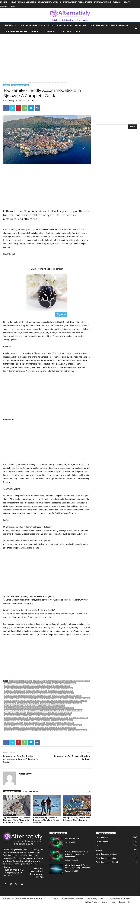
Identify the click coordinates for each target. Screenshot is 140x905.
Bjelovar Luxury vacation (55, 705)
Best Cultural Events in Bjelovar (63, 683)
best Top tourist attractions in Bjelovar (18, 693)
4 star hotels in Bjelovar (61, 681)
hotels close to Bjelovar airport (16, 720)
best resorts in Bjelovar (39, 688)
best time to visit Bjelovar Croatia (60, 691)
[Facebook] (6, 108)
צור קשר (39, 877)
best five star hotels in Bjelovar (40, 686)
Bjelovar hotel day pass (61, 701)
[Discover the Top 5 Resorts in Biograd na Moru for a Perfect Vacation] (47, 805)
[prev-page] (86, 791)
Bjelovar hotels (10, 703)
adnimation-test (72, 838)
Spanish (3, 6)
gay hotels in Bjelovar (59, 718)
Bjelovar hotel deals (79, 701)
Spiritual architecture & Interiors (77, 2)
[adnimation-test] (56, 842)
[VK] (37, 108)
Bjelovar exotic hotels (26, 698)
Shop (13, 6)
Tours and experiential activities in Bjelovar (20, 730)
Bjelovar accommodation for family (47, 693)
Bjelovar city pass (74, 696)
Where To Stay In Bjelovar (77, 730)
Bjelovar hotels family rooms (28, 703)
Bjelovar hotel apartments (41, 701)
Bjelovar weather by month (63, 708)
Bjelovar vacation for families (41, 708)
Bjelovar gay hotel (82, 698)
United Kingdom (102, 842)
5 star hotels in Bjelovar (80, 681)
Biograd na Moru (9, 815)
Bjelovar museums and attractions (17, 708)
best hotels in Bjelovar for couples (17, 688)
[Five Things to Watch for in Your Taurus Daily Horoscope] (56, 869)
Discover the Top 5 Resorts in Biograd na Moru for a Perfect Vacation (46, 820)
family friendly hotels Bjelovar (37, 715)
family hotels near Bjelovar (60, 715)
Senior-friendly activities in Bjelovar (17, 728)
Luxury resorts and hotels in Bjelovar (60, 723)
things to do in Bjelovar (40, 728)
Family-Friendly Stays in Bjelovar (16, 718)
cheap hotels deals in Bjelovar (52, 710)
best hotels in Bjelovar (61, 686)
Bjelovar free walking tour (63, 698)
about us (38, 868)
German (127, 2)
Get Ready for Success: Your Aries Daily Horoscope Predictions (76, 854)
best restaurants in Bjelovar (14, 691)
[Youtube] (22, 885)
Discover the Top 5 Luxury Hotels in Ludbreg (72, 757)
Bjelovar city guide (59, 696)
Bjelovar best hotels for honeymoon (17, 696)
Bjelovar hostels (24, 701)
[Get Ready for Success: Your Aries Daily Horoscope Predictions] (56, 856)
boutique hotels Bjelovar (13, 710)
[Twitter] (12, 108)
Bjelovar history (10, 701)
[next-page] (89, 791)
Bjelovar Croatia (15, 82)
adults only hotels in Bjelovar (15, 683)
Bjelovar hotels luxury (13, 705)
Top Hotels (71, 728)
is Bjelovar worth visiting (13, 723)
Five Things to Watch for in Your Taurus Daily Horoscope (77, 866)
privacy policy (35, 871)
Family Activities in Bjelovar (14, 715)
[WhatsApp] (24, 108)
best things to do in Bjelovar (36, 691)
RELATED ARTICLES (12, 791)
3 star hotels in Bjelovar (42, 681)
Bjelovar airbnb (67, 693)
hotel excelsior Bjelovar (78, 718)
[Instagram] (11, 885)
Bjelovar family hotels (44, 698)
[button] (136, 28)
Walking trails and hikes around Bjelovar (51, 730)
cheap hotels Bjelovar (32, 710)
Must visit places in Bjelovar (45, 725)
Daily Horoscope (102, 838)
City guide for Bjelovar (73, 710)
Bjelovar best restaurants (41, 696)
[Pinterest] (18, 108)
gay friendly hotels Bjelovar (40, 718)
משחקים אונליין (15, 873)
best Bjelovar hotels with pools (39, 683)
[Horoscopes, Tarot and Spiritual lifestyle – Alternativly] (70, 15)
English (3, 2)
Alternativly (9, 100)
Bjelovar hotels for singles (71, 703)
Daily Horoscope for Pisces (107, 854)
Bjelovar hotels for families (50, 703)
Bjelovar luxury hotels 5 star (33, 705)
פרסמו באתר (37, 874)
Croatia (6, 85)
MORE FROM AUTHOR (31, 791)
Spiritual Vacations (102, 2)
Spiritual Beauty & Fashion (49, 2)
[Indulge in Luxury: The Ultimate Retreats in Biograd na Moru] (77, 805)
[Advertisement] (47, 444)
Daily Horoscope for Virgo (106, 858)
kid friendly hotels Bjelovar (34, 723)
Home (5, 82)
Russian (116, 2)
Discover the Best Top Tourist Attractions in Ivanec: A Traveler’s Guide (20, 759)
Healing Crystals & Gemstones (23, 2)
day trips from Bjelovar (62, 713)
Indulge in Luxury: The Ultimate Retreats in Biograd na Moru (76, 818)
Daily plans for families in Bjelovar (40, 713)
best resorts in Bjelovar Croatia (61, 688)
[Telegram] (31, 108)
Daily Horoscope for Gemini (107, 862)
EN (27, 85)
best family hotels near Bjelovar (16, 686)
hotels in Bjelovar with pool (39, 720)
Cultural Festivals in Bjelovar (15, 713)
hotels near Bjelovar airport (62, 720)
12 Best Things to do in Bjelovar (20, 681)
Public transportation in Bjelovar (69, 725)
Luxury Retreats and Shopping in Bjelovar (19, 725)
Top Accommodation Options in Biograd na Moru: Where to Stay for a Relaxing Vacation (16, 820)
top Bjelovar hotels (58, 728)
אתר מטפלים (11, 870)
